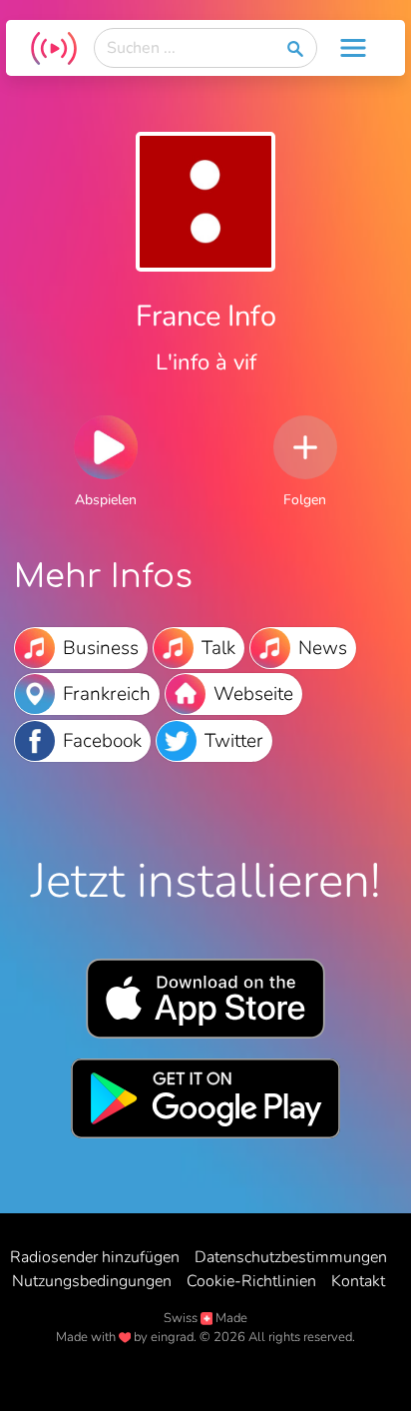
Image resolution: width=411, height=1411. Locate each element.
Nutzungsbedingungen (92, 1281)
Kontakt (358, 1281)
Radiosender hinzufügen (95, 1257)
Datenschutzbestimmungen (291, 1257)
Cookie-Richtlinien (251, 1281)
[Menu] (353, 48)
